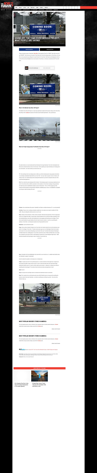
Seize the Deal (41, 9)
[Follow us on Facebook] (70, 7)
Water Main (24, 354)
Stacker (56, 324)
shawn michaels (44, 354)
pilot (47, 354)
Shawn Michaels (19, 43)
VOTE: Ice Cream (8, 9)
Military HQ (56, 9)
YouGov (39, 326)
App (28, 7)
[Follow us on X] (76, 7)
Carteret (38, 354)
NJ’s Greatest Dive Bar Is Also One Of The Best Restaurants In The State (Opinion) (21, 385)
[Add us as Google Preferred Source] (67, 7)
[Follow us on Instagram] (73, 7)
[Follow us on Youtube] (78, 7)
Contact (46, 7)
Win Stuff (32, 7)
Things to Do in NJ (49, 9)
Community (28, 356)
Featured (32, 356)
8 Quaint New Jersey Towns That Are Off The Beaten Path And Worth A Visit (39, 385)
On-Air (20, 7)
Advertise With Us (26, 9)
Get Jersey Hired (34, 9)
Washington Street (34, 354)
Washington (28, 354)
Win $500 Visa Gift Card (17, 9)
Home (16, 7)
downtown (51, 354)
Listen (24, 7)
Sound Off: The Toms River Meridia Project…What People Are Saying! (43, 349)
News (37, 7)
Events (41, 7)
